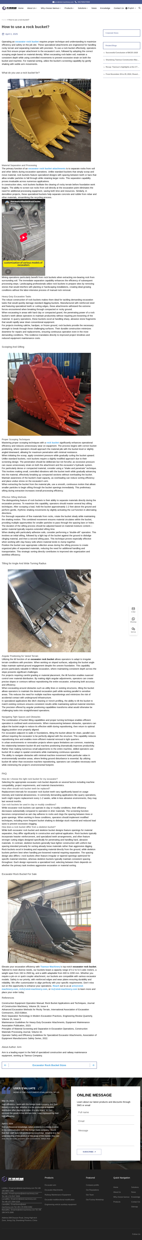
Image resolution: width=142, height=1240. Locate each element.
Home (21, 8)
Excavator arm (50, 1185)
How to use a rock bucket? (18, 20)
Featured (90, 1177)
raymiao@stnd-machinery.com (26, 1193)
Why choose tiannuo (121, 1197)
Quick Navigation (121, 1177)
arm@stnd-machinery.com (24, 1188)
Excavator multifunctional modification (59, 1200)
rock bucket (52, 442)
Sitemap (134, 1207)
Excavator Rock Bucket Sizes (49, 1065)
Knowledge (105, 8)
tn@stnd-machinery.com (64, 989)
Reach (56, 986)
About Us (117, 1192)
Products (69, 8)
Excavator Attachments (54, 1190)
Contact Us (119, 8)
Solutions (135, 1187)
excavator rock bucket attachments (47, 168)
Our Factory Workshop (95, 1200)
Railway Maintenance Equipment (58, 1195)
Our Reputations (92, 1190)
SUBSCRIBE (88, 1152)
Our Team (90, 1195)
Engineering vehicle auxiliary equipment (60, 1204)
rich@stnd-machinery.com (33, 989)
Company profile (92, 1185)
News (94, 8)
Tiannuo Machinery (50, 966)
